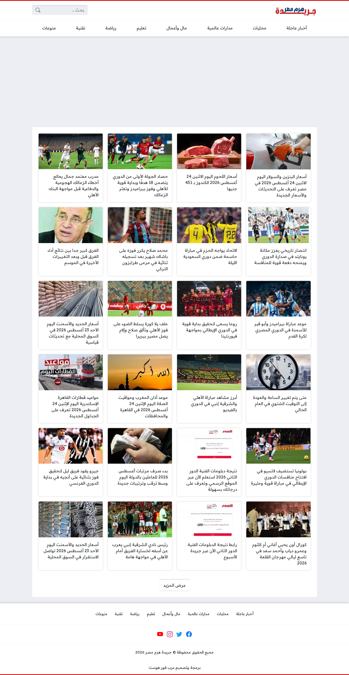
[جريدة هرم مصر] (295, 10)
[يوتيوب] (160, 634)
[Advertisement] (174, 78)
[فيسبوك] (189, 634)
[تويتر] (179, 634)
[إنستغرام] (170, 634)
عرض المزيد (174, 585)
